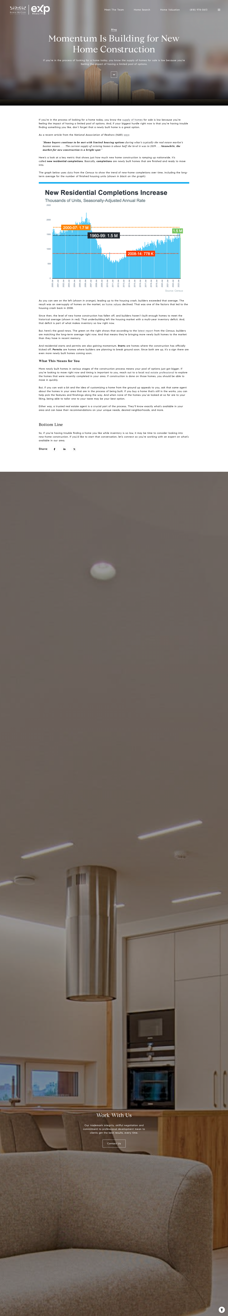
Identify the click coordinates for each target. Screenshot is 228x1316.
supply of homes (132, 119)
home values (113, 304)
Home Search (142, 9)
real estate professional (159, 372)
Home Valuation (170, 9)
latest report (145, 330)
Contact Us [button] (114, 1143)
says (126, 134)
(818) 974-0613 (199, 9)
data (70, 172)
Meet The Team (114, 9)
